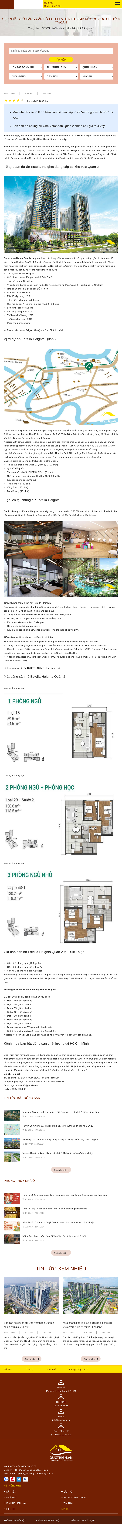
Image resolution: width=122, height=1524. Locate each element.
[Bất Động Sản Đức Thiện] (25, 1479)
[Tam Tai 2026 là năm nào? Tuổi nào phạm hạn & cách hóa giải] (12, 1198)
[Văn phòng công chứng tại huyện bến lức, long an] (12, 1143)
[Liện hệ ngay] (6, 1479)
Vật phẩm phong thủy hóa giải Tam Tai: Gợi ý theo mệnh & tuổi (54, 1236)
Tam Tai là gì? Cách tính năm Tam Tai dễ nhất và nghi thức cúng (55, 1208)
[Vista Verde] (90, 1298)
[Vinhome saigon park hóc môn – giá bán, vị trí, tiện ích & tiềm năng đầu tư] (12, 1115)
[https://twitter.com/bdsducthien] (19, 1479)
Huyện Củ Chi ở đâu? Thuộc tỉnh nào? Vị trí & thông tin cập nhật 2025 (58, 1125)
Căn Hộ (29, 1369)
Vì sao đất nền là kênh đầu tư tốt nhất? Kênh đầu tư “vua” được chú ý (58, 1153)
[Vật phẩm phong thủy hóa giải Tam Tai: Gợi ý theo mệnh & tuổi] (12, 1239)
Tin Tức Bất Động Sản (22, 1098)
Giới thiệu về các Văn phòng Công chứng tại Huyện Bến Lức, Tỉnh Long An (60, 1139)
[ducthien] (7, 4)
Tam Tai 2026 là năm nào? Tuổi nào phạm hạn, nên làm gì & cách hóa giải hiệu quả (65, 1195)
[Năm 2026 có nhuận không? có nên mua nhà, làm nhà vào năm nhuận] (12, 1226)
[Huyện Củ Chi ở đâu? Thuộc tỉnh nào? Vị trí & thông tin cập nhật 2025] (12, 1129)
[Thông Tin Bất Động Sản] (12, 1479)
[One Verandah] (31, 1298)
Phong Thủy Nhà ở (19, 1180)
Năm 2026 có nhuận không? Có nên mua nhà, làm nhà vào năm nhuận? (59, 1222)
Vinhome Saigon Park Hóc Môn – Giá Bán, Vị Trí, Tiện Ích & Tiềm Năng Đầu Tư (62, 1112)
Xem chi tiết (60, 1170)
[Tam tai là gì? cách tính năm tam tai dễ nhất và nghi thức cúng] (12, 1212)
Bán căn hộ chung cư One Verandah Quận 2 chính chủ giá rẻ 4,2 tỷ (59, 126)
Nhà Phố (51, 1369)
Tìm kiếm (61, 59)
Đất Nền (8, 1369)
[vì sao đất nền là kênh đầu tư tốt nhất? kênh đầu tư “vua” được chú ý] (12, 1156)
